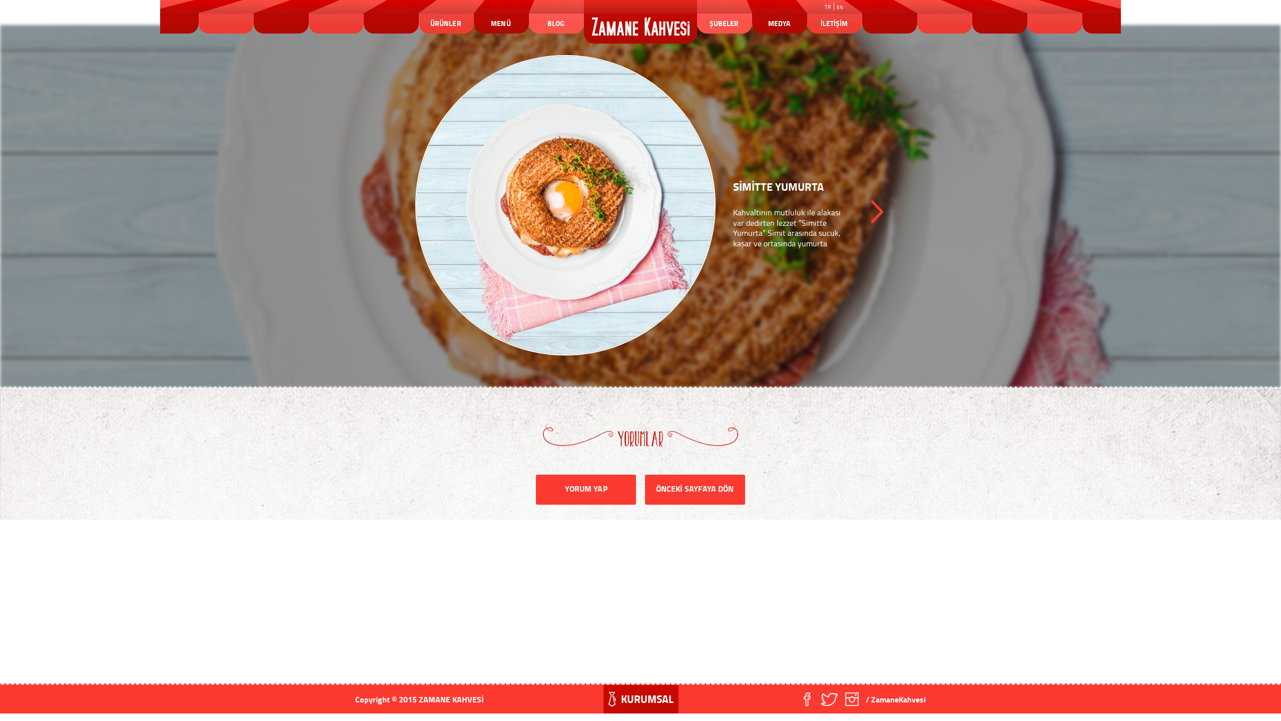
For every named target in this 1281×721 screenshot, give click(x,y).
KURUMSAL (647, 698)
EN (840, 7)
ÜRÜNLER (445, 23)
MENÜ (500, 23)
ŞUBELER (724, 23)
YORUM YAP (586, 488)
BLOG (555, 23)
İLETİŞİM (834, 23)
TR (828, 7)
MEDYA (779, 23)
